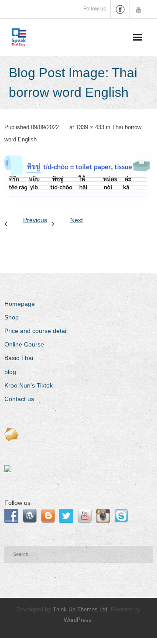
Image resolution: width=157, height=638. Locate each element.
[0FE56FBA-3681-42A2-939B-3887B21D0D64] (78, 173)
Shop (11, 317)
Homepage (19, 303)
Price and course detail (36, 330)
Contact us (19, 398)
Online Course (24, 344)
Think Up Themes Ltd (80, 609)
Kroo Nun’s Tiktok (28, 385)
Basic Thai (18, 357)
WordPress (78, 620)
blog (10, 371)
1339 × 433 (90, 127)
